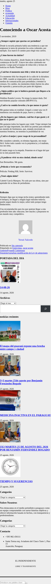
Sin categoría (17, 245)
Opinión (9, 23)
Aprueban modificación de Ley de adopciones (24, 253)
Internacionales (11, 20)
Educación (10, 18)
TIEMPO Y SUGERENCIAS (16, 481)
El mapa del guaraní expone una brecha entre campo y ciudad (22, 347)
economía (9, 13)
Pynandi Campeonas (12, 250)
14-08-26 (5, 287)
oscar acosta (28, 248)
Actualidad (10, 15)
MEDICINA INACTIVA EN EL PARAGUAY (25, 415)
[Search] (45, 308)
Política (8, 11)
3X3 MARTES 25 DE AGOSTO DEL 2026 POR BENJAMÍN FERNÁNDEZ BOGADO (25, 448)
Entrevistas (17, 248)
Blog (7, 8)
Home (8, 6)
